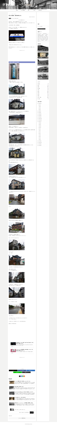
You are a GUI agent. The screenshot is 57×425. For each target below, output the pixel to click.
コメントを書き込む (21, 418)
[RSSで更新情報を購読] (24, 376)
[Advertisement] (22, 55)
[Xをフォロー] (19, 376)
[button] (26, 372)
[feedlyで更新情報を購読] (22, 376)
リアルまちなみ (13, 18)
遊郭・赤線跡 (17, 18)
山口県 (10, 18)
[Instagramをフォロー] (21, 376)
